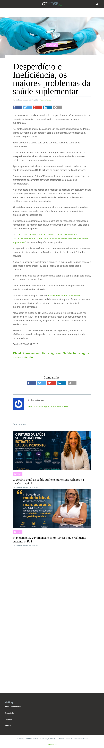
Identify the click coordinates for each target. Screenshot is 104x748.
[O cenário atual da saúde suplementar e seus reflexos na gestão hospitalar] (52, 450)
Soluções (8, 719)
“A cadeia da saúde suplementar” (64, 295)
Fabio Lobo (52, 744)
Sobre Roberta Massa (13, 707)
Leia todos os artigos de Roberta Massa (48, 406)
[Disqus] (52, 586)
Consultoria (9, 713)
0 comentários (45, 100)
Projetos (8, 726)
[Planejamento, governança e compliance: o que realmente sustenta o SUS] (52, 508)
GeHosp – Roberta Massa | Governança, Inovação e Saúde (52, 4)
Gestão (52, 45)
